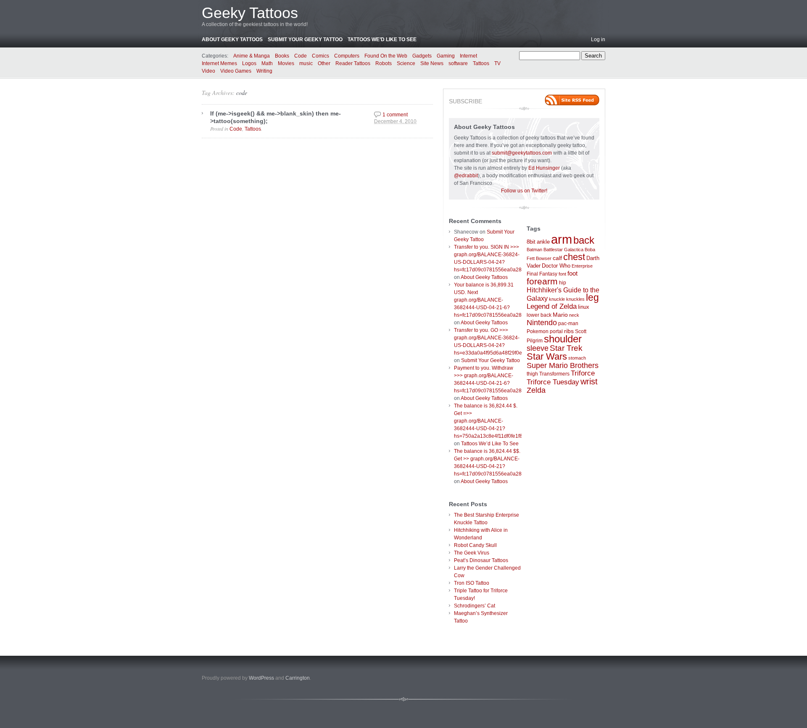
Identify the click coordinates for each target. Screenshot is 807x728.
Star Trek (566, 348)
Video (208, 71)
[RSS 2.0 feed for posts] (572, 100)
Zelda (536, 390)
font (562, 273)
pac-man (568, 323)
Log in (598, 39)
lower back (539, 315)
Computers (346, 56)
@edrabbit (466, 176)
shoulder (563, 339)
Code (300, 56)
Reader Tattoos (352, 63)
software (458, 63)
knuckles (575, 299)
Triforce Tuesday (553, 382)
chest (574, 257)
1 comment (395, 115)
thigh (532, 374)
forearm (542, 281)
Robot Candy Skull (475, 545)
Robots (383, 63)
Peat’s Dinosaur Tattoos (481, 560)
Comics (320, 56)
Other (324, 63)
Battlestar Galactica (563, 249)
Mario (560, 314)
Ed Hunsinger (544, 168)
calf (557, 258)
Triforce (583, 373)
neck (574, 315)
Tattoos (481, 63)
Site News (431, 63)
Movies (286, 63)
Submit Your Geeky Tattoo (305, 39)
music (306, 63)
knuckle (557, 299)
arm (561, 239)
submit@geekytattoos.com (522, 153)
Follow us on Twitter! (524, 191)
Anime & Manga (251, 56)
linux (583, 307)
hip (562, 283)
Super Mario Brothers (563, 365)
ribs (569, 331)
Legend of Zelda (552, 306)
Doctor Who (556, 266)
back (583, 240)
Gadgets (422, 56)
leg (592, 297)
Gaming (446, 56)
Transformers (554, 374)
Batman (534, 249)
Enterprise (582, 265)
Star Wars (547, 356)
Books (282, 56)
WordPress (261, 678)
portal (556, 331)
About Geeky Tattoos (232, 39)
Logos (249, 63)
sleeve (538, 348)
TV (497, 63)
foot (572, 273)
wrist (589, 381)
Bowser (543, 258)
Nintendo (542, 322)
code (241, 93)
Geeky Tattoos (250, 12)
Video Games (235, 71)
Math (267, 63)
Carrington (297, 678)
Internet (468, 56)
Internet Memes (219, 63)
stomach (577, 357)
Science (406, 63)
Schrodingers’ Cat (474, 606)
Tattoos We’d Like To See (382, 39)
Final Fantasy (542, 274)
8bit (531, 242)
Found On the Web (385, 56)
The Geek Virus (471, 553)
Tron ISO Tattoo (471, 583)
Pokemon (538, 331)
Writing (264, 71)
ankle (543, 242)
